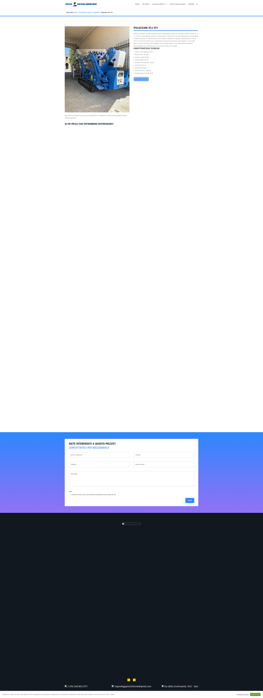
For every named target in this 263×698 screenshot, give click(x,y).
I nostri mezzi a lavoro (177, 4)
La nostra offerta (158, 4)
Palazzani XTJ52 (131, 411)
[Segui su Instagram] (134, 680)
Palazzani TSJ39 (131, 313)
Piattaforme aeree (85, 12)
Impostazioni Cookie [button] (242, 694)
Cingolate (96, 12)
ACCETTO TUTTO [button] (255, 694)
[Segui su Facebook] (128, 680)
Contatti (191, 4)
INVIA (190, 500)
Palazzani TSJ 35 (131, 216)
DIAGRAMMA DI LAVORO (141, 79)
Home (137, 4)
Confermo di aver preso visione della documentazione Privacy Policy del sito (93, 495)
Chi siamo (145, 4)
